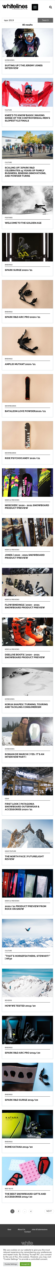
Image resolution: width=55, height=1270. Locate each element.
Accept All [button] (25, 1264)
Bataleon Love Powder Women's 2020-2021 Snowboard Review (27, 395)
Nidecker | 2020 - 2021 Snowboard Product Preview (27, 491)
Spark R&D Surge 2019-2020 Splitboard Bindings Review (27, 1084)
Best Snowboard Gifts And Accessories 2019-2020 (27, 1180)
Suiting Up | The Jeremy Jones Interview (27, 51)
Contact (27, 1232)
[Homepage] (27, 1243)
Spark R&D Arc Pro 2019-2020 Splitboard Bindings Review (27, 1037)
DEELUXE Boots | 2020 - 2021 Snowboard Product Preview (27, 640)
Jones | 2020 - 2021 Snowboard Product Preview (27, 541)
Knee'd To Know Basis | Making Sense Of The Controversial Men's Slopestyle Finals (27, 102)
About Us (21, 1229)
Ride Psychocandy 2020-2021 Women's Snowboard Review (27, 442)
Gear (9, 1229)
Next (49, 1211)
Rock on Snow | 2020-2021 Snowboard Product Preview (27, 892)
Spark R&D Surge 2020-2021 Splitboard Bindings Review (27, 254)
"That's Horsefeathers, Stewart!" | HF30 (27, 942)
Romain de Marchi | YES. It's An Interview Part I (27, 740)
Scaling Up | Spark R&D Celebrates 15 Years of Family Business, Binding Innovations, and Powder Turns (27, 156)
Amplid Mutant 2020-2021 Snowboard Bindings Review (27, 348)
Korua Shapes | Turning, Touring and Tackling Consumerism (27, 690)
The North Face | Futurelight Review (27, 842)
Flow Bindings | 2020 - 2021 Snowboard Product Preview (27, 591)
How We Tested (27, 990)
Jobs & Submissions (39, 1229)
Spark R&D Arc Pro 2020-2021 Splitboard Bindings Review (27, 301)
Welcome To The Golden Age (27, 207)
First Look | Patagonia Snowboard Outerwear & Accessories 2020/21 (27, 791)
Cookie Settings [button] (11, 1264)
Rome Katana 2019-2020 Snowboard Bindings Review (27, 1131)
